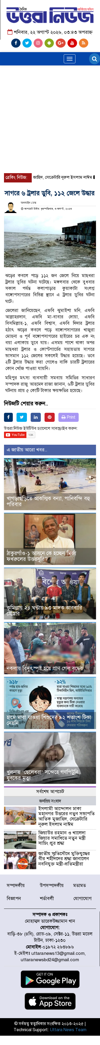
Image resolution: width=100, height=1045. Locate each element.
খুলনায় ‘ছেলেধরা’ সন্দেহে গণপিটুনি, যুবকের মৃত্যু (43, 775)
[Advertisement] (50, 101)
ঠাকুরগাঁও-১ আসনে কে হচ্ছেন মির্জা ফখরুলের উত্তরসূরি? (41, 556)
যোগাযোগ (82, 898)
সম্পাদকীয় (16, 885)
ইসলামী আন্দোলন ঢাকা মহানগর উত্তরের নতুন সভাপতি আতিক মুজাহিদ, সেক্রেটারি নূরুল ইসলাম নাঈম (66, 816)
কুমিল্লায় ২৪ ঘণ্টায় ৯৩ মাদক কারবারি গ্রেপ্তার (44, 611)
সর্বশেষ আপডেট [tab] (50, 791)
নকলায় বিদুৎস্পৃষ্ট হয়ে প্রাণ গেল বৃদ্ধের (45, 668)
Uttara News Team (68, 1029)
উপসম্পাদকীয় (52, 885)
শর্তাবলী (47, 898)
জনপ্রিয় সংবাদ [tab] (50, 801)
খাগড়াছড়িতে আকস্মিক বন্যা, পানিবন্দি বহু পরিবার (48, 501)
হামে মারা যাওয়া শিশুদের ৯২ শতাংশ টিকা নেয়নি (49, 720)
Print (70, 417)
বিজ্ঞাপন (14, 898)
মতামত (79, 885)
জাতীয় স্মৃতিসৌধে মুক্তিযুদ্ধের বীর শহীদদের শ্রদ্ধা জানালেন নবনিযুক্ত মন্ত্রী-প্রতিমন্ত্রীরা (64, 859)
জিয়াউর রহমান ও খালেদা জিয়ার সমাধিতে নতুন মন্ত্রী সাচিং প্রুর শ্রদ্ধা (62, 838)
